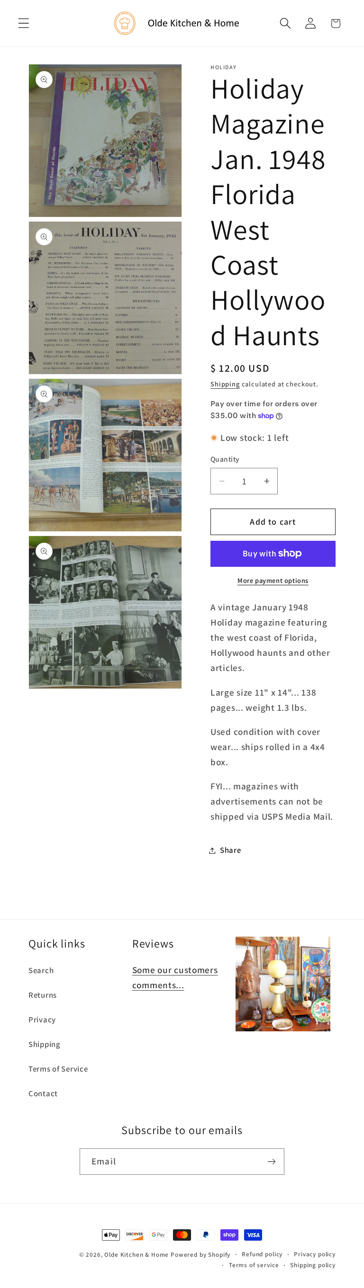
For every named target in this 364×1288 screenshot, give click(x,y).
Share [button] (230, 850)
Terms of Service (58, 1069)
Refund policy (262, 1254)
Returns (42, 995)
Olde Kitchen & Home (136, 1255)
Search (41, 970)
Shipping (225, 383)
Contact (43, 1093)
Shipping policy (313, 1265)
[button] (23, 23)
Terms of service (254, 1265)
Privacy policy (315, 1254)
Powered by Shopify (200, 1255)
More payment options (273, 580)
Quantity (225, 459)
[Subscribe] (271, 1161)
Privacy (42, 1019)
